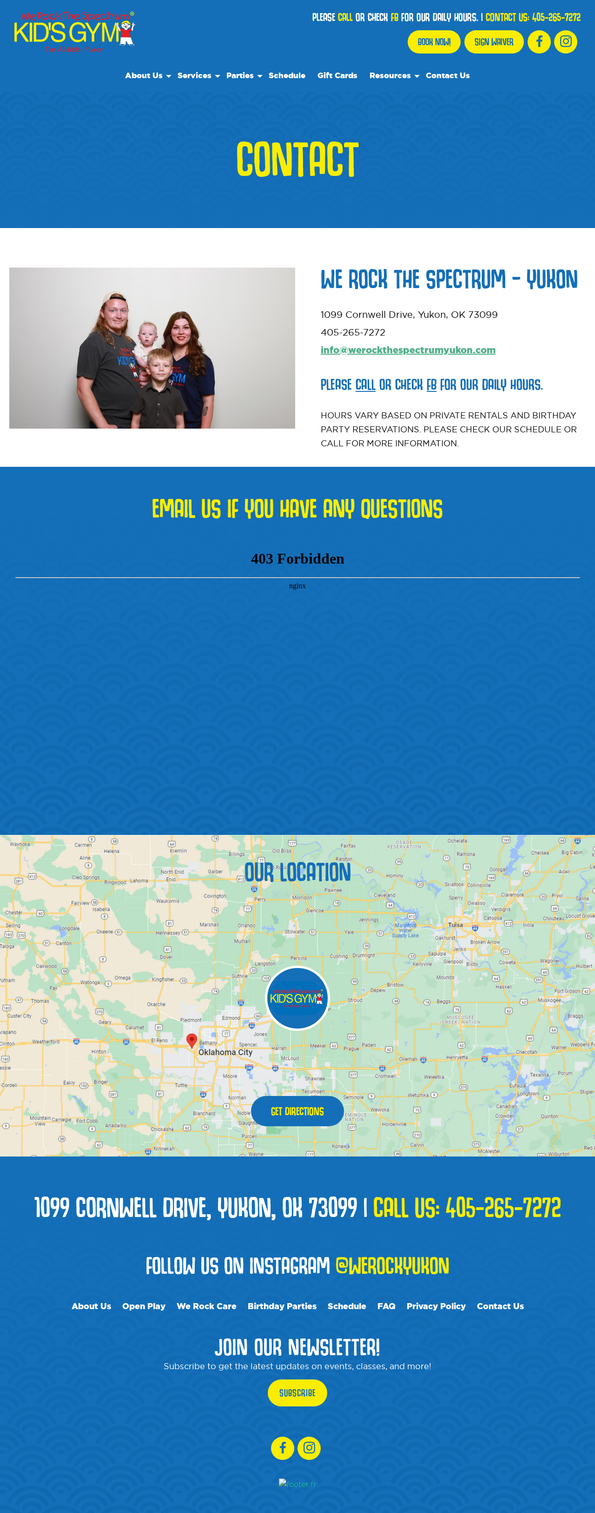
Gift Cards (337, 75)
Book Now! (434, 41)
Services (195, 75)
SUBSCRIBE (297, 1392)
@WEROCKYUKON (393, 1265)
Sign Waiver (494, 41)
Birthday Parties (282, 1306)
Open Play (143, 1306)
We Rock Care (207, 1306)
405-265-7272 (556, 17)
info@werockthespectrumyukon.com (408, 349)
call (345, 17)
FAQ (386, 1306)
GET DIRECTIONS (297, 1111)
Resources (390, 75)
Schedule (287, 75)
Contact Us (448, 75)
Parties (240, 75)
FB (394, 17)
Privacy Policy (436, 1306)
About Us (144, 75)
